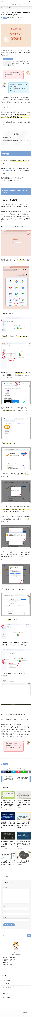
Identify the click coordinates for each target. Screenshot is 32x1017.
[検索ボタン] (30, 1)
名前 (4, 906)
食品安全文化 (6, 997)
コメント (6, 887)
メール (4, 911)
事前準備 (8, 137)
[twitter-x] (16, 968)
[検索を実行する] (29, 935)
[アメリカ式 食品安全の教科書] (16, 1)
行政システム (6, 980)
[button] (3, 772)
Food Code (6, 983)
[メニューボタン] (1, 1)
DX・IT (5, 17)
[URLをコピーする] (28, 772)
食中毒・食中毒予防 (8, 987)
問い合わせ (24, 1012)
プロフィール (8, 1012)
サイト (4, 917)
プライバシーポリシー (16, 1012)
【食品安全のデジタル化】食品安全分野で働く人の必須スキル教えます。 (20, 63)
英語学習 (5, 994)
